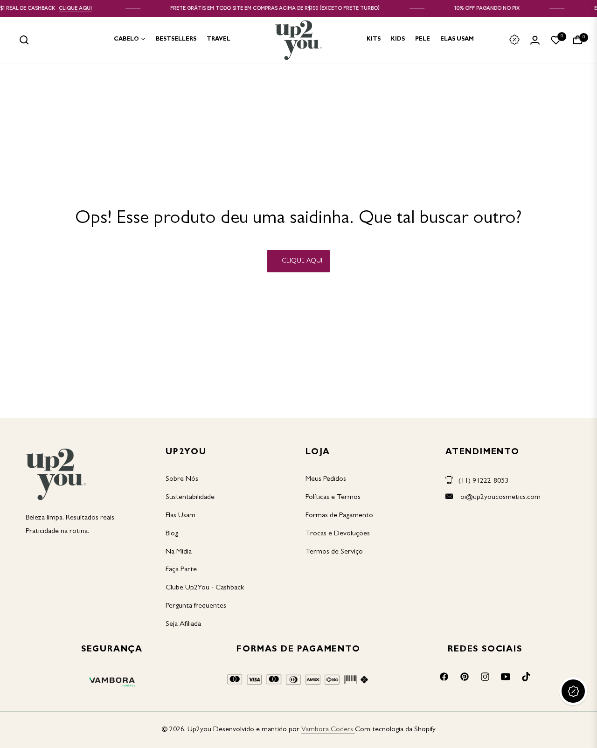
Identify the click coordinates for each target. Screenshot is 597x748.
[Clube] (514, 40)
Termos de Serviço (334, 552)
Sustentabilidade (190, 497)
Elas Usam (180, 515)
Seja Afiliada (183, 624)
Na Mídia (179, 552)
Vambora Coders (327, 730)
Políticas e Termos (333, 497)
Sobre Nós (182, 479)
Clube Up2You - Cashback (205, 588)
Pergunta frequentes (196, 606)
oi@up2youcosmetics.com (499, 497)
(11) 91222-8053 (483, 481)
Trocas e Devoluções (337, 534)
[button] (24, 40)
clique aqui (82, 8)
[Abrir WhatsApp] (574, 724)
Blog (172, 534)
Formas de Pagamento (339, 515)
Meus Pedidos (325, 479)
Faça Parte (181, 570)
